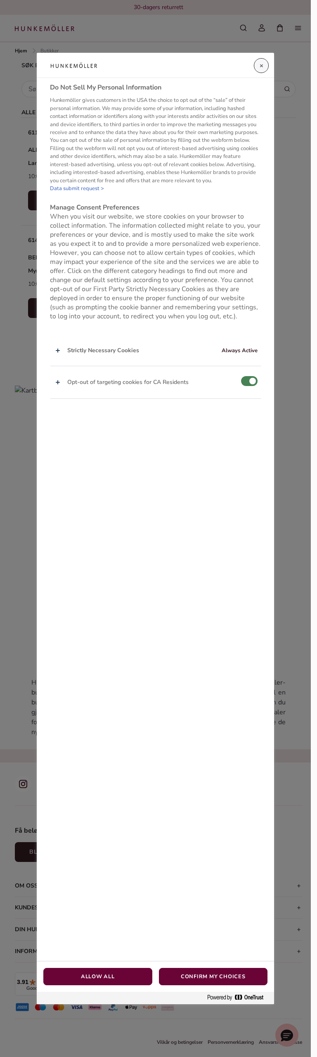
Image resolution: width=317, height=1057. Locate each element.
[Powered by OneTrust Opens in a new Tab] (238, 998)
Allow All (98, 976)
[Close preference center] (261, 65)
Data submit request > (77, 188)
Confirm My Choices (213, 976)
